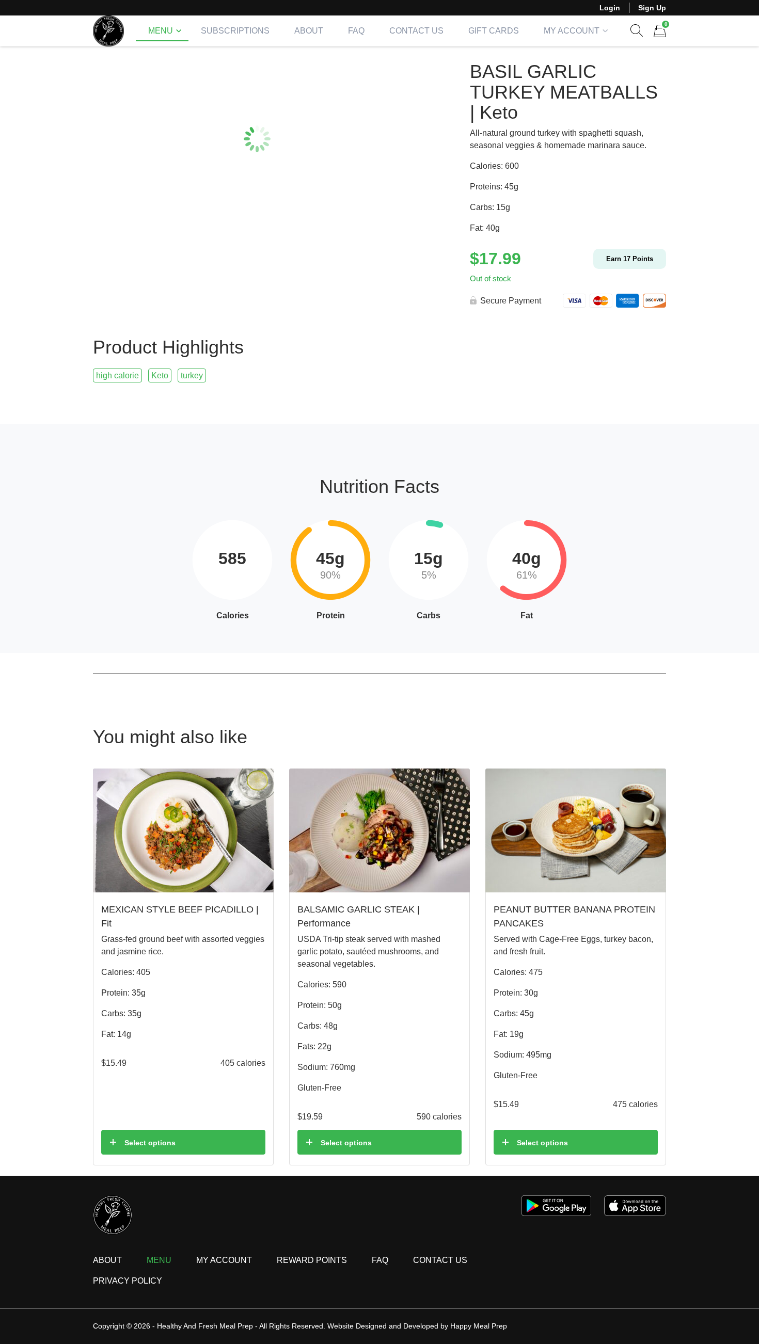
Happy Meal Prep (478, 1326)
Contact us (440, 1260)
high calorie (117, 375)
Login (609, 8)
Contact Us (416, 30)
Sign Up (652, 8)
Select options (150, 1143)
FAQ (356, 30)
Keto (159, 375)
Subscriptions (235, 30)
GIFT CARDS (493, 30)
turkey (192, 375)
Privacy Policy (127, 1280)
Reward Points (312, 1260)
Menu (160, 30)
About (308, 30)
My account (571, 30)
